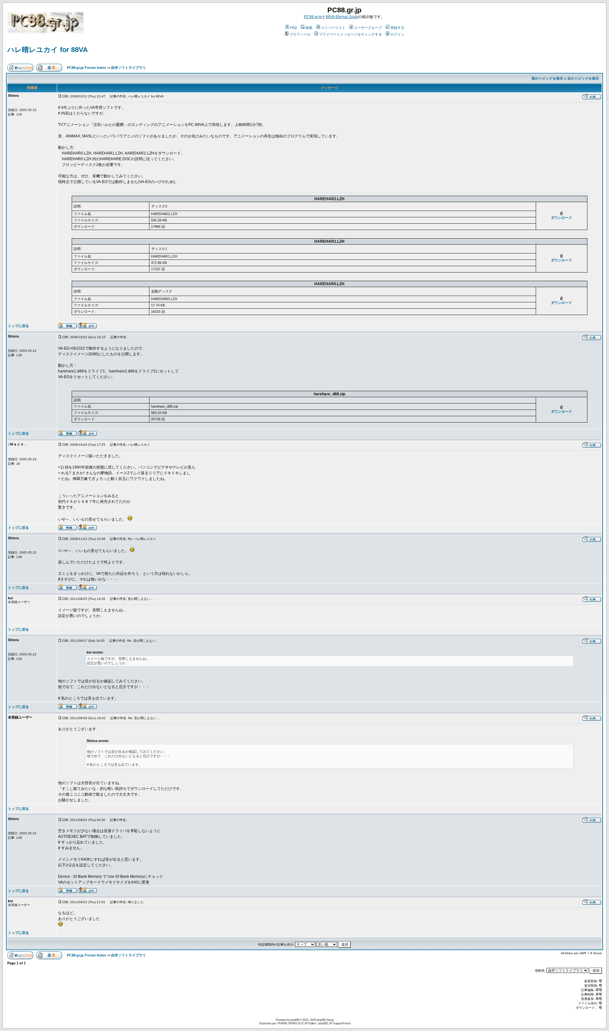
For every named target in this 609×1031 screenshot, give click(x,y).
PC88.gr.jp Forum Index (86, 67)
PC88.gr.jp (313, 17)
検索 (308, 28)
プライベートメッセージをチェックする (350, 34)
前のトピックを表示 (547, 78)
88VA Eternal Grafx (342, 17)
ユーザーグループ (368, 28)
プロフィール (300, 34)
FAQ (293, 28)
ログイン (397, 34)
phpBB (295, 1019)
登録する (397, 28)
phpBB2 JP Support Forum (334, 1023)
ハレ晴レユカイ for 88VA (47, 50)
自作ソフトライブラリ (128, 67)
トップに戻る (18, 326)
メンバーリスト (333, 28)
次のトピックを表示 (583, 78)
